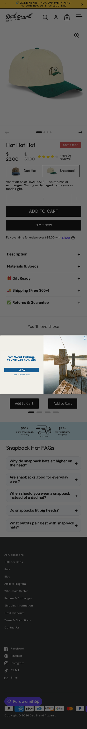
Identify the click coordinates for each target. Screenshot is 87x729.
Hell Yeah (22, 370)
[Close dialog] (84, 337)
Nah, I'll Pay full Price (21, 374)
